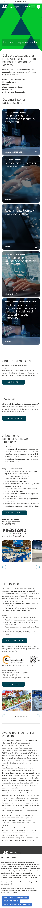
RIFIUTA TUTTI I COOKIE (11, 901)
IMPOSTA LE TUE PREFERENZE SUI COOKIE (17, 904)
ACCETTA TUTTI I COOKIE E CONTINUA (15, 897)
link (11, 884)
